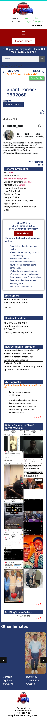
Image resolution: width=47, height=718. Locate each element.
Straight (27, 181)
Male (11, 172)
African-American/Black (16, 178)
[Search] (42, 59)
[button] (3, 660)
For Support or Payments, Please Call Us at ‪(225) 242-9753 (23, 50)
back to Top (38, 417)
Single (22, 185)
